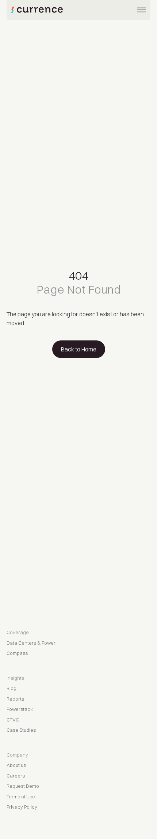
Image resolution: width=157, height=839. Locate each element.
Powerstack (20, 709)
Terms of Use (21, 796)
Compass (17, 653)
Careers (16, 776)
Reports (15, 699)
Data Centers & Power (31, 643)
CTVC (13, 720)
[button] (141, 10)
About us (16, 765)
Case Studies (21, 730)
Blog (11, 688)
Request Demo (23, 786)
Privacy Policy (22, 807)
